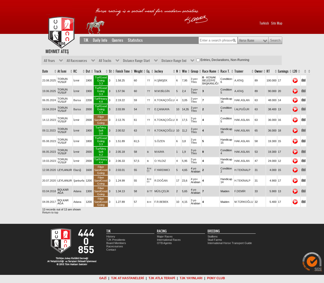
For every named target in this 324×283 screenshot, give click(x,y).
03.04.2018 (49, 191)
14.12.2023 (49, 119)
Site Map (276, 23)
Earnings (283, 71)
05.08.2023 (49, 141)
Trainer (238, 71)
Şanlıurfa (78, 180)
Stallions (213, 236)
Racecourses (114, 246)
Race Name (209, 71)
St (110, 71)
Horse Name (246, 40)
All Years (49, 60)
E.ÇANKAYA (161, 109)
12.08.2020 (49, 169)
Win (184, 71)
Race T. (225, 71)
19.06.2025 (49, 91)
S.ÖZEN (159, 141)
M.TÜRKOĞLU (243, 201)
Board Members (116, 243)
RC (75, 71)
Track (97, 71)
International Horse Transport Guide (230, 243)
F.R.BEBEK (161, 201)
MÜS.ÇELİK (161, 191)
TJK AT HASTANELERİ (127, 278)
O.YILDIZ (160, 160)
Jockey (158, 71)
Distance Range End (173, 60)
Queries (117, 40)
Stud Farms (215, 239)
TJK (86, 40)
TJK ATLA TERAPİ (162, 278)
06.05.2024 (49, 100)
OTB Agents (164, 243)
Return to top (50, 212)
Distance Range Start (136, 60)
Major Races (165, 236)
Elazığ (77, 169)
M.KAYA (159, 151)
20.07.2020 (49, 180)
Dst (88, 71)
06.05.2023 (49, 151)
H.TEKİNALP (242, 169)
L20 (295, 71)
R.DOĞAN (161, 180)
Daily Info (100, 40)
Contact (111, 249)
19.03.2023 (49, 160)
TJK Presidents (115, 239)
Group (194, 71)
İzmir (76, 80)
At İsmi (61, 71)
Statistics (135, 40)
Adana (77, 191)
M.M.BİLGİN (162, 91)
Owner (258, 71)
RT (268, 71)
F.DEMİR (240, 191)
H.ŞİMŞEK (160, 80)
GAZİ (102, 278)
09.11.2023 (49, 130)
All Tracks (105, 60)
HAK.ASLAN (242, 100)
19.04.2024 (49, 109)
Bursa (77, 100)
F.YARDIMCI (162, 169)
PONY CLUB (216, 278)
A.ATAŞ (239, 80)
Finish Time (123, 71)
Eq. (148, 71)
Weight (138, 71)
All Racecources (77, 60)
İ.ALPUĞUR (241, 109)
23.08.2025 (49, 80)
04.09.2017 (49, 201)
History (110, 236)
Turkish (264, 23)
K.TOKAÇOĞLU (164, 100)
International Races (169, 239)
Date (45, 71)
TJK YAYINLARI (191, 278)
